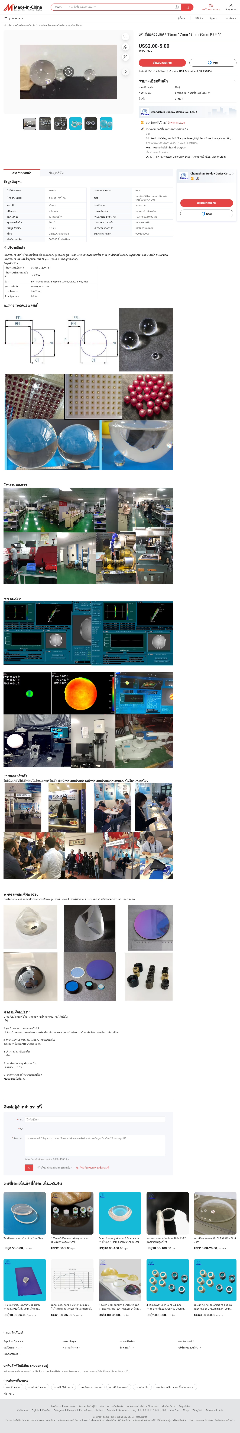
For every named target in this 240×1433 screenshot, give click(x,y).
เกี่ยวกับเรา (56, 1406)
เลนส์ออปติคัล (11, 1354)
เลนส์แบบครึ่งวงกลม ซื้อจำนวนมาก (175, 1387)
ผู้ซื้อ (180, 18)
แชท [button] (215, 62)
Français (71, 1410)
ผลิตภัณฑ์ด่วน (168, 1406)
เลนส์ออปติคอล (75, 25)
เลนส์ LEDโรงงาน (63, 1387)
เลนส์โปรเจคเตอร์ (118, 1387)
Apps (212, 18)
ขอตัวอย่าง (205, 71)
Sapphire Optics (12, 1341)
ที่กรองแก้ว (125, 1347)
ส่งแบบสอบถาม (162, 62)
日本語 (156, 1410)
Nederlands (123, 1410)
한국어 (145, 1410)
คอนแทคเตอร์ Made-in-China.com (142, 1406)
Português (59, 1410)
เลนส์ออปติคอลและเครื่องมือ (51, 25)
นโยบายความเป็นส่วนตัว (111, 1406)
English (35, 1410)
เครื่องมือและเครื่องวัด (25, 25)
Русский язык (85, 1410)
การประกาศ (69, 1406)
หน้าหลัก (7, 25)
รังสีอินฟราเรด (11, 1347)
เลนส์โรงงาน (13, 1387)
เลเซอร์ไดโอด (127, 1341)
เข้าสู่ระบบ (230, 9)
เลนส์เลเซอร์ (185, 1341)
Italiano (99, 1410)
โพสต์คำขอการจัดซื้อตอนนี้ (92, 1167)
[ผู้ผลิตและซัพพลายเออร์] (23, 7)
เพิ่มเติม (8, 1393)
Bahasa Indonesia (214, 1410)
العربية (136, 1410)
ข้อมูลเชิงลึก (184, 1406)
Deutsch (111, 1410)
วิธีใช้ (198, 18)
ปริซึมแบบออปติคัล (188, 1347)
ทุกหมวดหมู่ (14, 18)
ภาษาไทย (174, 1410)
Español (46, 1410)
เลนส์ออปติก (142, 1387)
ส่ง (29, 1168)
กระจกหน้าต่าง (70, 1347)
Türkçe (186, 1410)
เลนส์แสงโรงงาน (37, 1387)
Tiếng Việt (197, 1410)
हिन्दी (164, 1410)
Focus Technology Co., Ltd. (122, 1416)
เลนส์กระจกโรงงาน (91, 1387)
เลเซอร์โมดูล (69, 1341)
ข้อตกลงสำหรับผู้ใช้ (87, 1406)
